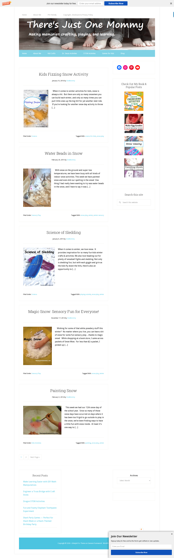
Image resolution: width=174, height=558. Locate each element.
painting (88, 443)
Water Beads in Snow (64, 153)
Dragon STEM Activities (34, 501)
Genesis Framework (95, 543)
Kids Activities (36, 443)
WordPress (107, 543)
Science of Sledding (63, 232)
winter (91, 215)
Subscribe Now (116, 3)
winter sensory (99, 215)
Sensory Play (36, 215)
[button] (87, 3)
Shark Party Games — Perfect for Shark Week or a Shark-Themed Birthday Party (38, 521)
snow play (100, 136)
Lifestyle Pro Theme (78, 543)
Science (34, 136)
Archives (134, 475)
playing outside (85, 294)
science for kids (90, 136)
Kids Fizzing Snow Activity (63, 74)
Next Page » (35, 457)
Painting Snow (63, 390)
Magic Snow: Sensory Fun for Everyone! (63, 311)
